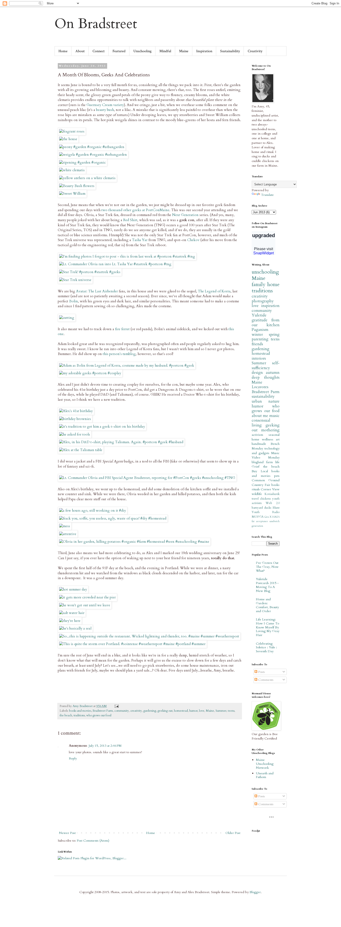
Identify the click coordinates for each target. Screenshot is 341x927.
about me (260, 415)
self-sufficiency (266, 365)
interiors (259, 358)
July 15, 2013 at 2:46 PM (105, 745)
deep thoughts (266, 377)
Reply (73, 758)
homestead (181, 711)
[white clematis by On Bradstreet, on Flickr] (72, 170)
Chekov (193, 240)
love (201, 711)
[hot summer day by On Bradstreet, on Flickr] (73, 589)
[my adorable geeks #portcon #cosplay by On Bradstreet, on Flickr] (90, 373)
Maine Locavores (260, 385)
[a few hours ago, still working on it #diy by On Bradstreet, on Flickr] (92, 510)
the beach (66, 715)
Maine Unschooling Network (264, 764)
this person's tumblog (119, 354)
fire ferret (122, 329)
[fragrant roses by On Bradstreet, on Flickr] (72, 131)
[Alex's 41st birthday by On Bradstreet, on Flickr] (76, 411)
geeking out (165, 711)
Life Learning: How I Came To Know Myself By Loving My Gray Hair (267, 627)
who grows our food (98, 715)
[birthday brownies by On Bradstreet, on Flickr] (75, 419)
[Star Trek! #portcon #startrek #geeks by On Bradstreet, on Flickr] (90, 272)
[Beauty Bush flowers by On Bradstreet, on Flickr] (77, 186)
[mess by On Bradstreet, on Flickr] (64, 526)
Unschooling (142, 51)
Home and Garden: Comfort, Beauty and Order (267, 605)
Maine (183, 51)
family (258, 284)
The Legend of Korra (214, 291)
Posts (261, 672)
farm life (273, 462)
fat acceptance (260, 521)
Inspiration (204, 51)
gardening (149, 711)
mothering (270, 430)
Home (63, 51)
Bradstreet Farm (103, 711)
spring (274, 334)
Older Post (232, 833)
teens (231, 711)
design (257, 372)
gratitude (259, 320)
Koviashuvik (272, 494)
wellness (267, 439)
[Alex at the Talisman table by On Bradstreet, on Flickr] (81, 450)
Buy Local (260, 471)
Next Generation (185, 215)
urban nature (266, 401)
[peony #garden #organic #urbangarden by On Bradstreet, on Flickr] (92, 147)
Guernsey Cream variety (105, 105)
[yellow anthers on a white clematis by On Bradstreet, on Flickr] (87, 178)
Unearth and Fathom (264, 775)
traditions (79, 715)
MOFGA (258, 517)
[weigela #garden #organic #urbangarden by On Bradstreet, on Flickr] (93, 154)
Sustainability (230, 51)
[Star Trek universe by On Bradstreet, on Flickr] (75, 280)
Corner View (270, 489)
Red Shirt (130, 220)
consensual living (261, 423)
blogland (258, 462)
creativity (136, 711)
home (273, 284)
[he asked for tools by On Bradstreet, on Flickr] (74, 434)
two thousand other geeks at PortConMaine (135, 210)
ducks (267, 508)
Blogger (255, 892)
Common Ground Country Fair (266, 482)
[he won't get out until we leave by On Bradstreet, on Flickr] (85, 605)
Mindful (165, 51)
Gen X (268, 517)
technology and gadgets (266, 450)
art (278, 439)
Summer (221, 711)
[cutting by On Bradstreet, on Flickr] (67, 317)
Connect (99, 51)
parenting (260, 339)
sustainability (263, 396)
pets (277, 476)
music (274, 415)
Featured (119, 51)
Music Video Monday (266, 455)
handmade (259, 444)
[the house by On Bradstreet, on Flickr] (68, 139)
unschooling (265, 271)
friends (257, 344)
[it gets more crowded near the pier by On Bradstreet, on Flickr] (87, 597)
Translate (267, 195)
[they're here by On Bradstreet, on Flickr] (70, 620)
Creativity (255, 51)
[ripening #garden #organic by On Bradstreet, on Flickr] (82, 162)
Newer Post (67, 833)
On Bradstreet (96, 23)
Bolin (73, 301)
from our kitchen (266, 322)
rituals (256, 489)
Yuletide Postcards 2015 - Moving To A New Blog (267, 585)
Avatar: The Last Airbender (97, 291)
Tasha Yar (140, 240)
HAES (276, 517)
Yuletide (259, 315)
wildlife (257, 494)
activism (257, 435)
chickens (265, 499)
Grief (255, 466)
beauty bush (105, 109)
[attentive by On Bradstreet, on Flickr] (68, 534)
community (121, 711)
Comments (265, 680)
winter (257, 334)
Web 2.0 (273, 503)
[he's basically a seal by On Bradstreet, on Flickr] (75, 628)
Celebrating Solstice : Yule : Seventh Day (266, 647)
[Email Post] (116, 706)
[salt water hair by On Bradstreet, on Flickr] (72, 612)
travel (255, 499)
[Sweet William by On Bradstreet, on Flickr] (72, 193)
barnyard (257, 508)
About (80, 51)
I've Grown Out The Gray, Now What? (267, 567)
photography (263, 301)
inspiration (270, 305)
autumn (273, 372)
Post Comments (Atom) (93, 840)
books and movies (80, 711)
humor (193, 711)
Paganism (260, 329)
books (275, 485)
